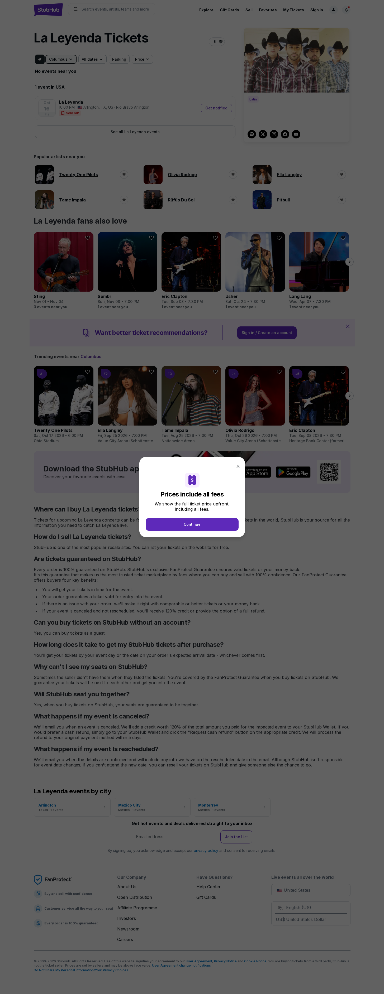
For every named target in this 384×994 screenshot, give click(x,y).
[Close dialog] (238, 466)
